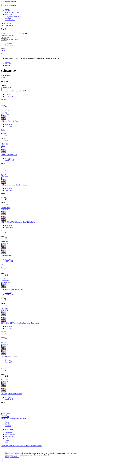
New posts (8, 12)
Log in (3, 50)
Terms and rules (10, 434)
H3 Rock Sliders (6, 256)
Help (6, 438)
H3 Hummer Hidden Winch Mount (12, 289)
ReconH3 (4, 415)
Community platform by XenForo (21, 446)
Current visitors (10, 20)
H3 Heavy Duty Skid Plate (9, 121)
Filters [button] (3, 77)
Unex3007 (8, 94)
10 (4, 130)
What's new (8, 14)
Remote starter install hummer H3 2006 (13, 91)
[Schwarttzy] (5, 75)
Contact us (8, 433)
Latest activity (16, 16)
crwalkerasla (5, 280)
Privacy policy (9, 436)
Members (8, 18)
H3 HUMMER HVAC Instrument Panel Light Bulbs (18, 222)
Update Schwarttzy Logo (9, 155)
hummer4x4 (9, 429)
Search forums (16, 12)
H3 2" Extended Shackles (9, 356)
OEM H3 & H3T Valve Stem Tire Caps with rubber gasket (20, 323)
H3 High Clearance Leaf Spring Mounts (14, 185)
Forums (7, 11)
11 (5, 194)
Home (7, 9)
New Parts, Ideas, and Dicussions (11, 394)
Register (3, 54)
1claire (3, 146)
